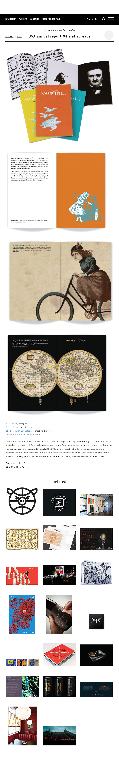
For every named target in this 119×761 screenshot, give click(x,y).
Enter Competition (51, 19)
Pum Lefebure (12, 427)
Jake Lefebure (12, 430)
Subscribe (92, 19)
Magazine (34, 19)
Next (19, 36)
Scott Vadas (11, 423)
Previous (9, 36)
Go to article (13, 463)
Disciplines (10, 19)
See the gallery (15, 467)
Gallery (23, 19)
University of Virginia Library (20, 434)
